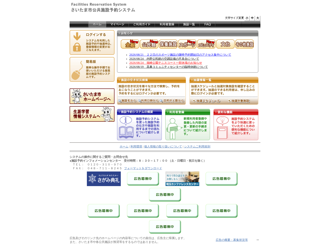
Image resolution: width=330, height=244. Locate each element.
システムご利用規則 (197, 146)
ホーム (124, 146)
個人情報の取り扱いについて (163, 146)
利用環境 (136, 146)
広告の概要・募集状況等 (232, 240)
